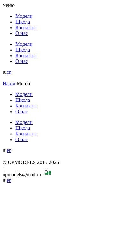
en (9, 72)
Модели (24, 16)
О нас (21, 33)
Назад (9, 83)
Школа (22, 21)
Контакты (26, 27)
